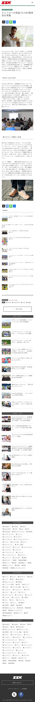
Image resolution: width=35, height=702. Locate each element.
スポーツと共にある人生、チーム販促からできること (22, 473)
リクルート (17, 655)
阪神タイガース (8, 615)
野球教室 (6, 568)
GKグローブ (22, 576)
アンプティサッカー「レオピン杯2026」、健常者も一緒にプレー (21, 341)
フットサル (7, 597)
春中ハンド (7, 562)
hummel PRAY (16, 302)
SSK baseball (7, 531)
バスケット (22, 592)
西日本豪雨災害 (8, 613)
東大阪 (14, 562)
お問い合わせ (17, 682)
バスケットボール (27, 547)
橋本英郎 (29, 608)
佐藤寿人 (22, 602)
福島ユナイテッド (8, 565)
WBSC (18, 584)
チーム (18, 645)
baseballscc (15, 526)
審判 (15, 560)
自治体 (18, 565)
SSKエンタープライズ (19, 531)
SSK (28, 529)
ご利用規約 (24, 688)
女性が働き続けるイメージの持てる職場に (22, 509)
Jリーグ (6, 579)
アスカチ (6, 587)
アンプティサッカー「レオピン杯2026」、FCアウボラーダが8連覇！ (22, 332)
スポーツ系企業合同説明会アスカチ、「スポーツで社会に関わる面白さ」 (22, 427)
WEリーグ (26, 584)
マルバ (12, 600)
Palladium (6, 627)
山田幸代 (20, 605)
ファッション (23, 653)
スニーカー (17, 642)
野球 (24, 565)
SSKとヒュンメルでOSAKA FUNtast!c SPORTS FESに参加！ (20, 237)
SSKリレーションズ (9, 582)
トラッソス (17, 547)
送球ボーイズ (18, 613)
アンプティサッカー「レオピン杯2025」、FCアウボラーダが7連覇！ (21, 255)
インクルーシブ (8, 537)
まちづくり (22, 555)
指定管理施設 (23, 560)
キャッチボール (8, 539)
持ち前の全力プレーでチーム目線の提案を (22, 456)
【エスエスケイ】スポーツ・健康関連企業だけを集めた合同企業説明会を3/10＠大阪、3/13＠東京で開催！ (22, 448)
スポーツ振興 (19, 544)
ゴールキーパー (18, 589)
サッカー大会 (15, 542)
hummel (9, 302)
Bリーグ (6, 576)
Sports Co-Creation (13, 300)
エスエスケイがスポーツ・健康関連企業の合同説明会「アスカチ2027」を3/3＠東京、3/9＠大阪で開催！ (22, 418)
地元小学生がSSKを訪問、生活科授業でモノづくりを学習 (22, 367)
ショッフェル (7, 642)
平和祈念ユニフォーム (9, 608)
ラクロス (6, 602)
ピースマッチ (17, 550)
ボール (5, 600)
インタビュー (7, 589)
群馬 (5, 610)
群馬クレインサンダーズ (16, 610)
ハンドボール (7, 550)
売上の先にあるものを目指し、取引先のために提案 (22, 464)
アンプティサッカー (9, 534)
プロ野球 (25, 597)
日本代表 (21, 608)
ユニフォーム (7, 557)
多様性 (29, 302)
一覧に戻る (17, 309)
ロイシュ (14, 602)
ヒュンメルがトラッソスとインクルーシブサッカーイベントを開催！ (21, 275)
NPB (12, 579)
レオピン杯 (17, 557)
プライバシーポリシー (13, 688)
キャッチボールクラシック (21, 539)
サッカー (6, 542)
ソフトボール (7, 547)
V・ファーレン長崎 (9, 584)
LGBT (23, 302)
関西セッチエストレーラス (18, 568)
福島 (30, 562)
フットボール (16, 597)
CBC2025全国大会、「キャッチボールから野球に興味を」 (22, 394)
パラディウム (7, 647)
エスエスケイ (18, 537)
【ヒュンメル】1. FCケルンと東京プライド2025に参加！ (19, 248)
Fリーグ (14, 576)
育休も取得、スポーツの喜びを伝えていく (22, 485)
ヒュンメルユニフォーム (10, 555)
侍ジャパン (7, 658)
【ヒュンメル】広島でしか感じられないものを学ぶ (22, 359)
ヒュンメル (20, 552)
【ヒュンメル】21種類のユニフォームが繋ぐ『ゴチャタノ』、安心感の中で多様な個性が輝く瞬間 (22, 351)
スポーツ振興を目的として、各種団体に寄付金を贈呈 (18, 230)
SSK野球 (30, 531)
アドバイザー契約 (16, 587)
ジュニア (14, 592)
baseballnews (7, 526)
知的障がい (22, 562)
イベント (20, 534)
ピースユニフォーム (9, 552)
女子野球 (6, 605)
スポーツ (24, 542)
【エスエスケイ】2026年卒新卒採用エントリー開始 (22, 435)
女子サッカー (7, 560)
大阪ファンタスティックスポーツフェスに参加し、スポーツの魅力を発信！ (22, 403)
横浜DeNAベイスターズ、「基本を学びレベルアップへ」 (22, 385)
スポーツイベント (8, 544)
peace (22, 529)
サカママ (27, 589)
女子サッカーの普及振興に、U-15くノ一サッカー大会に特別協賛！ (21, 216)
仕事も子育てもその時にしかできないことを (22, 497)
